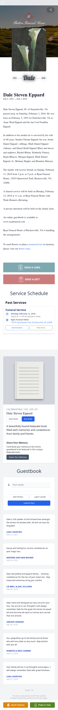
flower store (24, 248)
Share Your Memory (18, 457)
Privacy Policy (21, 698)
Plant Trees (41, 328)
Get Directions (17, 328)
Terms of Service (36, 698)
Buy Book (28, 419)
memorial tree (36, 244)
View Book (13, 419)
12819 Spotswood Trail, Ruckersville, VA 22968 (31, 322)
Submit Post (29, 503)
